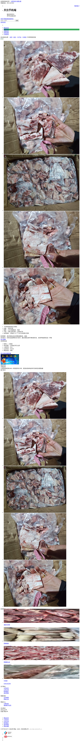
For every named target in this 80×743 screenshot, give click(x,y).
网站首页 (6, 27)
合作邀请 (6, 697)
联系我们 (6, 691)
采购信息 (6, 31)
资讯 (12, 18)
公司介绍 (6, 689)
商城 (4, 18)
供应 (2, 18)
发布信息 (3, 22)
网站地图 (6, 726)
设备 (9, 18)
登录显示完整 (25, 333)
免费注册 (18, 1)
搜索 (17, 20)
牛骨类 (24, 37)
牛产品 (19, 37)
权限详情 (64, 715)
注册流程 (6, 703)
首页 (11, 37)
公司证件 (6, 688)
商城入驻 (6, 699)
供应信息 (6, 29)
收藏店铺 (8, 353)
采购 (7, 18)
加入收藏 (3, 339)
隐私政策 (72, 715)
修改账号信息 (7, 705)
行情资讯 (6, 34)
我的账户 (76, 6)
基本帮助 (6, 693)
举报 (50, 337)
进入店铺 (3, 353)
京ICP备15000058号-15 (36, 729)
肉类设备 (6, 32)
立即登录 (13, 1)
